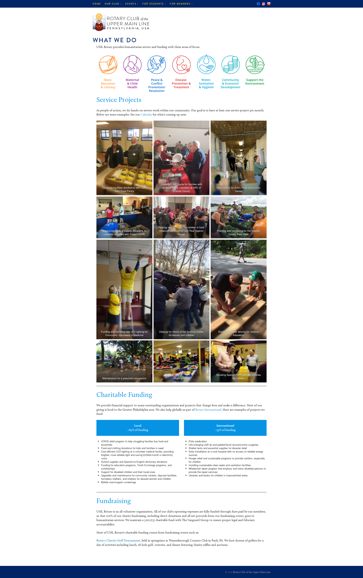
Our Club (112, 3)
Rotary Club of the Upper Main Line (251, 571)
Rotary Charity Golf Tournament (118, 540)
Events (130, 3)
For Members (180, 3)
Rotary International (208, 409)
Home (97, 3)
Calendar (146, 114)
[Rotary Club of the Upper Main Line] (121, 21)
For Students (153, 3)
